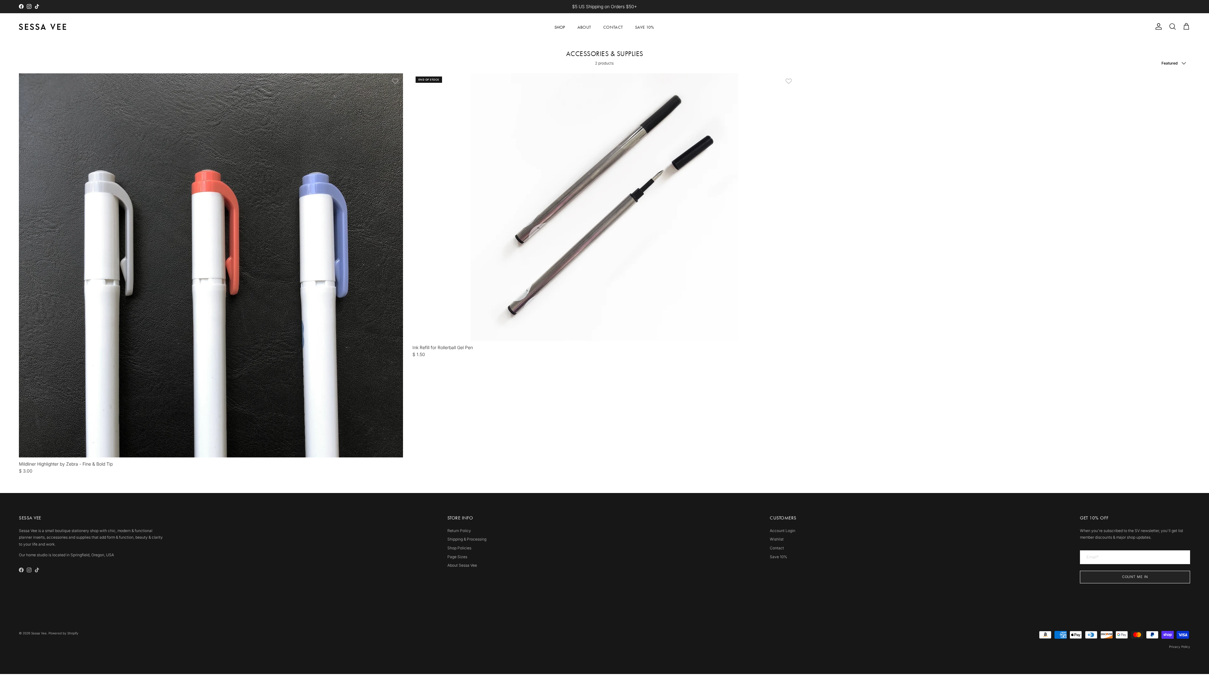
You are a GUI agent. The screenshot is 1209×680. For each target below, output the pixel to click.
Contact (613, 27)
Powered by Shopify (63, 633)
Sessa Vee (39, 633)
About (584, 27)
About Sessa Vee (462, 565)
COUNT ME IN (1135, 577)
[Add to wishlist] (395, 81)
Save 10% (644, 27)
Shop (559, 27)
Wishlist (777, 539)
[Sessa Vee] (42, 27)
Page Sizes (457, 556)
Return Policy (459, 530)
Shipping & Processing (466, 539)
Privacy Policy (1179, 647)
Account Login (782, 530)
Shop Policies (459, 548)
